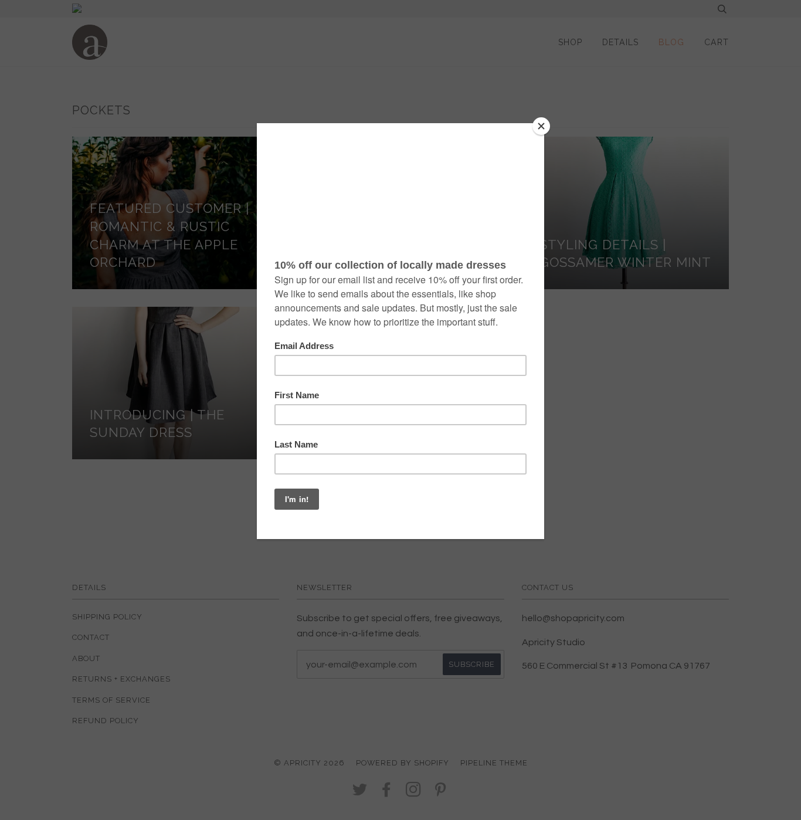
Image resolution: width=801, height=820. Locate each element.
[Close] (541, 126)
